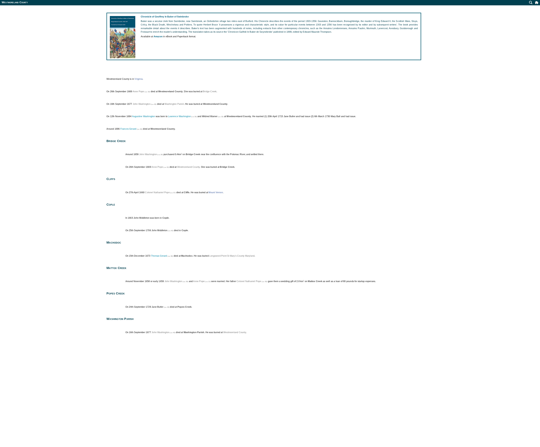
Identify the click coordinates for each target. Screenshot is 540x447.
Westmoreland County (188, 167)
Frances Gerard (128, 129)
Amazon (158, 36)
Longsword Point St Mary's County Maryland (232, 256)
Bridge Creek (209, 91)
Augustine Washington (143, 116)
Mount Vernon (216, 192)
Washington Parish (174, 104)
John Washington (141, 104)
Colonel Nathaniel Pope (157, 192)
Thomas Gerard (159, 256)
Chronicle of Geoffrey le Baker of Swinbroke (165, 16)
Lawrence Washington (179, 116)
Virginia (139, 79)
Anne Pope (138, 91)
